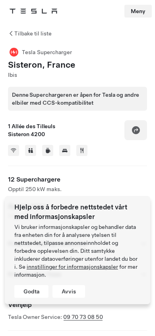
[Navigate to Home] (33, 11)
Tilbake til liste (33, 33)
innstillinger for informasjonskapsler (72, 267)
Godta (31, 291)
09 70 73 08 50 (83, 317)
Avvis (69, 291)
